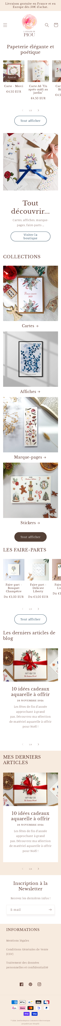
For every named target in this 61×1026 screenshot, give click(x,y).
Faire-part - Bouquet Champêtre (14, 588)
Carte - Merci (13, 86)
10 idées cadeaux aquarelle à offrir (30, 691)
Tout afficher (30, 121)
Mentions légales (17, 940)
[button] (5, 24)
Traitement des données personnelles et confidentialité (27, 965)
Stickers (28, 523)
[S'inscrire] (50, 910)
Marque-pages (28, 457)
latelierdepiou (23, 1020)
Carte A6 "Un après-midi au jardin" (38, 89)
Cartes (28, 326)
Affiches (28, 391)
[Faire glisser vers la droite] (38, 110)
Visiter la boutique (30, 236)
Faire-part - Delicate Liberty (38, 588)
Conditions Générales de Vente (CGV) (27, 951)
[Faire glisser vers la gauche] (22, 110)
